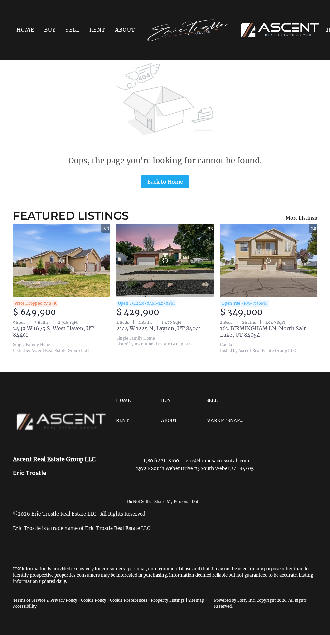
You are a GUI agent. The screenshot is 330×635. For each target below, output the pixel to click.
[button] (50, 30)
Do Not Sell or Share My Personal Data (164, 501)
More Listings (301, 218)
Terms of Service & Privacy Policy (45, 600)
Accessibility (25, 606)
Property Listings (168, 600)
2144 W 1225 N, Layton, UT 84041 (158, 328)
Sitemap (196, 600)
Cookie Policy (93, 600)
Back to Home (165, 182)
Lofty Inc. (246, 600)
